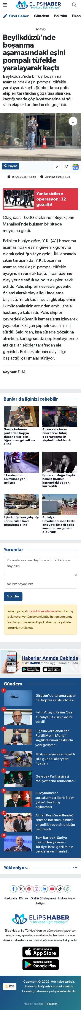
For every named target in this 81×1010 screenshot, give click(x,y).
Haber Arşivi (66, 898)
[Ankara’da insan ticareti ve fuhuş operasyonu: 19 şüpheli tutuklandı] (59, 416)
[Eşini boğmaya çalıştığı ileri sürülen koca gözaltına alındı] (21, 504)
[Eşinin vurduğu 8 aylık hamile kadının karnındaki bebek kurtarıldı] (59, 462)
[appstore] (40, 953)
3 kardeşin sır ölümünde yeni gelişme (15, 479)
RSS (11, 986)
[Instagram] (36, 888)
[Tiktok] (60, 888)
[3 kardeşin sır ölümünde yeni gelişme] (21, 462)
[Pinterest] (28, 888)
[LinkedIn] (44, 888)
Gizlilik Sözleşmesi (43, 898)
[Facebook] (13, 888)
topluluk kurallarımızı (43, 611)
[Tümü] (75, 868)
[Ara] (74, 5)
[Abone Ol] (75, 167)
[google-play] (40, 965)
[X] (21, 888)
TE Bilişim (51, 1003)
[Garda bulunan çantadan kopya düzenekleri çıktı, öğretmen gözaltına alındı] (21, 416)
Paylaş (12, 166)
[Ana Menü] (5, 5)
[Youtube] (52, 888)
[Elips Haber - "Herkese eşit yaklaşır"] (38, 5)
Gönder (13, 596)
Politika (60, 16)
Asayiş (41, 29)
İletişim (40, 903)
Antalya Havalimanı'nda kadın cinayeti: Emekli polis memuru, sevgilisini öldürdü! (59, 525)
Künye (23, 898)
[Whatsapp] (67, 888)
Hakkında (10, 898)
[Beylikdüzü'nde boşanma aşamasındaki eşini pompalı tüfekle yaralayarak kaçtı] (40, 137)
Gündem (41, 16)
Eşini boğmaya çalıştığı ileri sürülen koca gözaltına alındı (21, 521)
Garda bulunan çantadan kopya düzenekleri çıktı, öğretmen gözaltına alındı (19, 437)
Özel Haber (18, 16)
